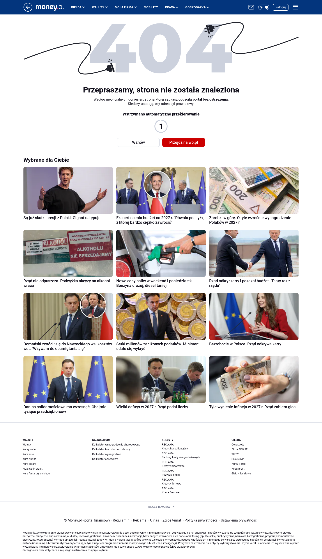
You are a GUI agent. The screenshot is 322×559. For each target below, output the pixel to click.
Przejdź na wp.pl (183, 142)
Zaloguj (281, 7)
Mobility (151, 7)
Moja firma (124, 7)
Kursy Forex (239, 463)
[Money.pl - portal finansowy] (53, 7)
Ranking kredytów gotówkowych (181, 457)
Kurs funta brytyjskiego (36, 473)
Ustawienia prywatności (238, 520)
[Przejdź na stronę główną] (27, 10)
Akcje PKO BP (240, 449)
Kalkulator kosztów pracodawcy (111, 449)
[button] (263, 7)
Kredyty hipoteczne (173, 466)
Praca (170, 7)
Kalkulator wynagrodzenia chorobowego (116, 444)
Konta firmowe (170, 492)
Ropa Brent (238, 468)
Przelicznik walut (32, 468)
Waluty (98, 7)
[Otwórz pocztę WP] (251, 7)
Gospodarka (195, 7)
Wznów (138, 142)
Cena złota (238, 444)
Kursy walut (30, 449)
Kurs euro (28, 454)
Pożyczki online (171, 474)
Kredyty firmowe (171, 483)
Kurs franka (29, 459)
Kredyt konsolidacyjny (175, 448)
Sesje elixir (238, 459)
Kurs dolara (29, 463)
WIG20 (235, 454)
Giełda (76, 7)
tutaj (105, 550)
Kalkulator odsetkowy (105, 459)
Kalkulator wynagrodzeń (106, 454)
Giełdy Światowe (241, 473)
